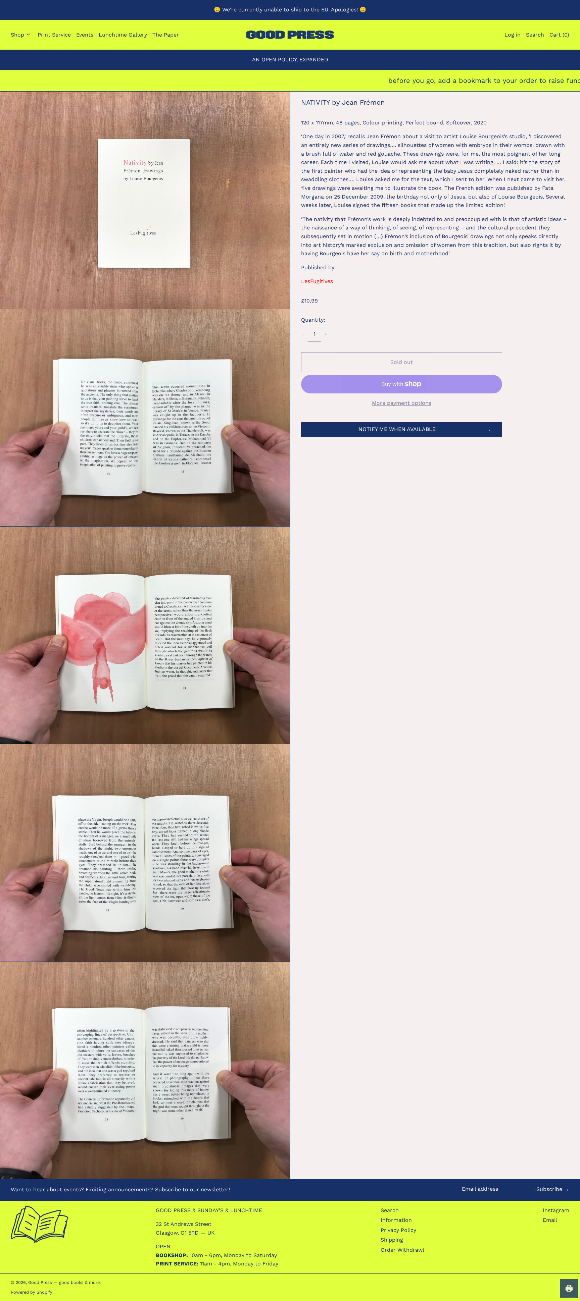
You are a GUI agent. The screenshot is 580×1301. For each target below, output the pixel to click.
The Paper (165, 35)
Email (550, 1220)
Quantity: (313, 320)
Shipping (392, 1240)
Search (390, 1210)
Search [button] (535, 35)
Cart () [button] (559, 35)
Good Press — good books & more (64, 1282)
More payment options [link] (401, 403)
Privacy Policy (398, 1230)
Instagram (556, 1210)
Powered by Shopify (31, 1292)
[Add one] (326, 334)
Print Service (54, 35)
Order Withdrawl (402, 1250)
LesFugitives (317, 281)
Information (396, 1220)
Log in (512, 35)
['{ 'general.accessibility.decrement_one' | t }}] (303, 334)
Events (84, 35)
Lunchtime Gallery (123, 35)
